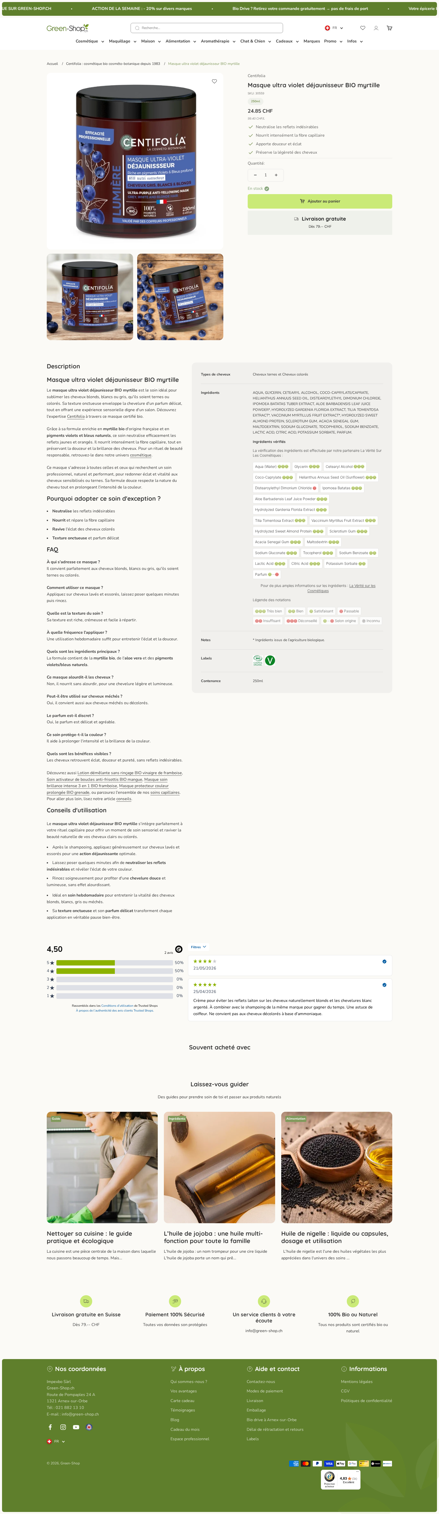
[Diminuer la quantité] (255, 175)
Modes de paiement (265, 1391)
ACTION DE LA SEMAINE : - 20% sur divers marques (125, 8)
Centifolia (256, 76)
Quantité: (256, 163)
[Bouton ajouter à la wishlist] (214, 81)
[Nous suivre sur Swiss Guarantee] (89, 1427)
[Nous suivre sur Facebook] (50, 1427)
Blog (174, 1420)
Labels (253, 1439)
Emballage (256, 1410)
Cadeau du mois (185, 1429)
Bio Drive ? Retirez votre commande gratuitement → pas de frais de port (283, 8)
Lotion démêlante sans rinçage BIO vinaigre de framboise (129, 773)
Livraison (255, 1401)
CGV (345, 1391)
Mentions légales (357, 1382)
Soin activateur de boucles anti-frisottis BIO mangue (94, 779)
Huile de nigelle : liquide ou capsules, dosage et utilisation (334, 1237)
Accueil (52, 63)
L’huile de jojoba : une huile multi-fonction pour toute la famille (213, 1237)
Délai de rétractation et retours (275, 1429)
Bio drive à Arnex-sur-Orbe (272, 1420)
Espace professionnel (189, 1439)
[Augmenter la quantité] (276, 175)
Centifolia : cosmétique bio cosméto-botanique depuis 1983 (113, 63)
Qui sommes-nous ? (188, 1382)
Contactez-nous (261, 1382)
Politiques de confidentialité (366, 1401)
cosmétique (140, 455)
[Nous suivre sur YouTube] (76, 1427)
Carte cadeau (182, 1401)
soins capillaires (165, 792)
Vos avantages (183, 1391)
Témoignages (182, 1410)
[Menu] (357, 1473)
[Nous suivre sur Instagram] (63, 1427)
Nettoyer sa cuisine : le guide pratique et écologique (89, 1237)
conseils (123, 799)
